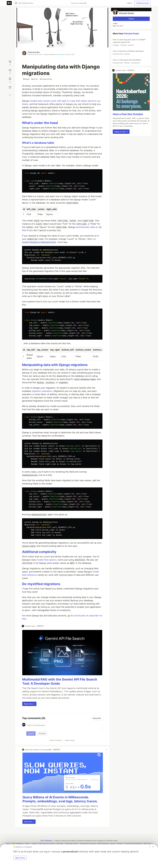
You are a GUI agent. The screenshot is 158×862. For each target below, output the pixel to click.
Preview (42, 733)
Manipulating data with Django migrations (55, 365)
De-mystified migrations (41, 584)
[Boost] (10, 87)
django (26, 79)
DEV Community (46, 840)
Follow (131, 19)
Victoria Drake (34, 52)
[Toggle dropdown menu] (101, 626)
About (113, 844)
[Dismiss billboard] (153, 847)
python (34, 79)
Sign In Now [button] (20, 858)
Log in (129, 3)
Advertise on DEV (71, 844)
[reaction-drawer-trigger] (10, 62)
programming (46, 79)
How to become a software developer (128, 52)
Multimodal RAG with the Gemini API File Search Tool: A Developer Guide (59, 681)
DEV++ (27, 844)
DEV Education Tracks (47, 844)
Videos (34, 844)
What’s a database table (38, 142)
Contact (120, 844)
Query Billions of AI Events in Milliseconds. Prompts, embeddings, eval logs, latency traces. (60, 799)
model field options (47, 560)
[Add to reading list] (10, 79)
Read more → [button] (29, 704)
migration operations (42, 391)
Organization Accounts (88, 844)
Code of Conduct (56, 740)
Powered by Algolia (77, 3)
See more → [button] (29, 822)
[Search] (16, 3)
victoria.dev (60, 54)
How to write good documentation (126, 61)
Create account (142, 3)
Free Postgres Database (133, 844)
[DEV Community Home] (9, 3)
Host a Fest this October (128, 114)
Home (8, 844)
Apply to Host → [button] (121, 132)
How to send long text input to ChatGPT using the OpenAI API (129, 42)
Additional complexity (39, 552)
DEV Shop (147, 844)
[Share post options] (10, 95)
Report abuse (70, 740)
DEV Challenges (17, 844)
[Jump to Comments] (10, 71)
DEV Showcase (103, 844)
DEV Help (60, 844)
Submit (31, 733)
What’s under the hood (40, 123)
